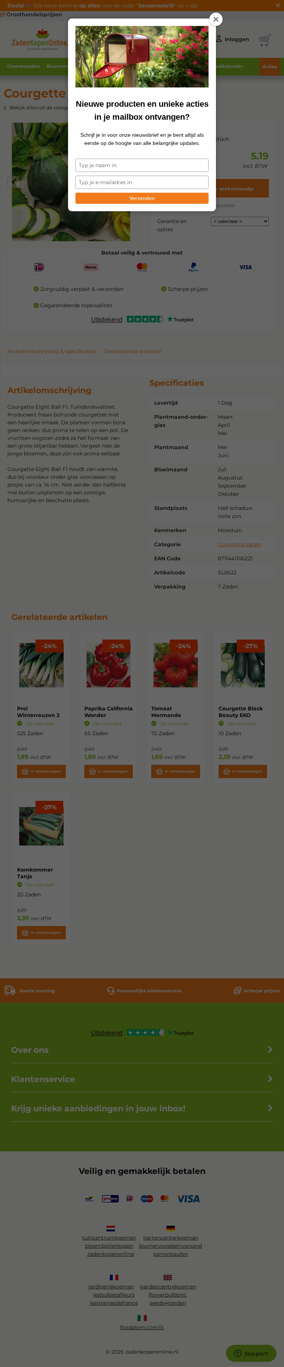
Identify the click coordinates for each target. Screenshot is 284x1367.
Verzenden (142, 198)
